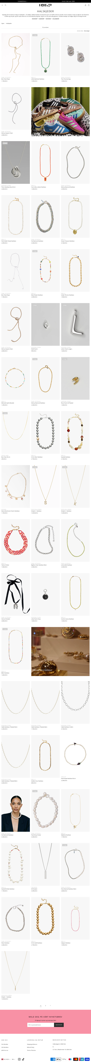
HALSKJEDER (56, 18)
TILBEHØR (41, 18)
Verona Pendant (5, 619)
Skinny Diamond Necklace (68, 187)
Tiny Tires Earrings (66, 79)
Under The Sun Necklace (67, 295)
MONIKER (34, 18)
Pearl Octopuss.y (6, 77)
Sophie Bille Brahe (36, 509)
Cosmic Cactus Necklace (67, 619)
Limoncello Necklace (66, 565)
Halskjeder (9, 23)
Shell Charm (34, 349)
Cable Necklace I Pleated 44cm (39, 727)
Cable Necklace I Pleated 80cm (9, 781)
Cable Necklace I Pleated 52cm (9, 727)
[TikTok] (23, 1059)
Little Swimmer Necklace (37, 79)
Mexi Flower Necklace (37, 295)
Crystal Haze (5, 455)
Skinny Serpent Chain (7, 133)
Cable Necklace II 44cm (67, 727)
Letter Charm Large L (66, 349)
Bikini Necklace (5, 673)
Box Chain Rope (5, 79)
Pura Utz (63, 776)
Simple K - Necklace (66, 511)
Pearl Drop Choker (36, 835)
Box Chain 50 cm (5, 457)
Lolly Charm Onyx (36, 619)
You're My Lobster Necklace (38, 187)
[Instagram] (19, 1059)
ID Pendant (34, 889)
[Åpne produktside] (15, 54)
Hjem (2, 23)
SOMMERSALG (22, 1)
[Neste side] (50, 1006)
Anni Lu (33, 77)
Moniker (3, 509)
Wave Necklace (5, 943)
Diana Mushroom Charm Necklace (10, 511)
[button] (2, 5)
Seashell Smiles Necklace (7, 889)
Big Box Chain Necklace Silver (39, 565)
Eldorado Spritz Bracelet (7, 403)
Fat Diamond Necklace (37, 241)
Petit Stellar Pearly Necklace (8, 241)
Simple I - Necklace (6, 997)
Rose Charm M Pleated (67, 403)
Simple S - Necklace (36, 511)
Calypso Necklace (65, 943)
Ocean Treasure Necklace (67, 241)
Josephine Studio (6, 185)
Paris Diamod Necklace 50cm (68, 889)
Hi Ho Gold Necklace (36, 943)
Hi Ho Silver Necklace (36, 457)
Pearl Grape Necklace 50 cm (68, 778)
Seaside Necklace (65, 457)
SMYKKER (48, 18)
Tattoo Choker (5, 565)
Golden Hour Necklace (37, 781)
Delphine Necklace (66, 835)
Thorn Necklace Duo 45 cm (8, 187)
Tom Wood (34, 887)
